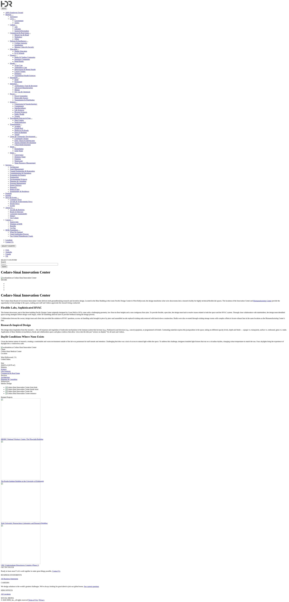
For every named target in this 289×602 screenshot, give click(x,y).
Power (12, 94)
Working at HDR (16, 224)
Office (16, 39)
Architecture (14, 167)
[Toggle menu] (12, 15)
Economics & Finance (18, 175)
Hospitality (14, 78)
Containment (19, 106)
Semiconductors (20, 122)
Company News (16, 200)
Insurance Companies (22, 59)
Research (13, 187)
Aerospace (13, 17)
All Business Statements (9, 579)
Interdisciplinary (20, 108)
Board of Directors (16, 212)
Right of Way (15, 189)
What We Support (16, 232)
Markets (8, 15)
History (12, 216)
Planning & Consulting (18, 181)
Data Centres (19, 120)
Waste (12, 147)
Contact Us (9, 242)
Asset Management (17, 169)
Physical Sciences (20, 112)
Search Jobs (14, 222)
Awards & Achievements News (21, 202)
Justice (16, 23)
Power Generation (20, 96)
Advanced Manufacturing (23, 88)
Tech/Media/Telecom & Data (20, 118)
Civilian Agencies (20, 43)
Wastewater (18, 161)
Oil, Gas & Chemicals (22, 92)
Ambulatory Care (20, 67)
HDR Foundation (11, 230)
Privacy (41, 600)
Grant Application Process (19, 234)
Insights (8, 195)
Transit (16, 134)
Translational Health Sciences (24, 76)
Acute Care (18, 65)
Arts (15, 27)
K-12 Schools (19, 53)
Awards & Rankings (17, 210)
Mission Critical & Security (24, 47)
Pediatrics (17, 74)
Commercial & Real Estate (19, 33)
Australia (8, 252)
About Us (9, 208)
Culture (12, 25)
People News (14, 204)
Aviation (17, 126)
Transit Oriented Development (25, 143)
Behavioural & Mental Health (25, 69)
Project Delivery (16, 185)
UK (6, 256)
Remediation (18, 149)
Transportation (15, 124)
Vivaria (17, 116)
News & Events (11, 197)
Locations (8, 240)
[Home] (6, 6)
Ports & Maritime (20, 132)
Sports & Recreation (21, 31)
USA (7, 250)
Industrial (13, 84)
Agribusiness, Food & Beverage (25, 86)
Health (12, 63)
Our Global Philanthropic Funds (21, 236)
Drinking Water (20, 157)
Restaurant (18, 82)
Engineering (14, 177)
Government (18, 21)
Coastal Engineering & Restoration (22, 171)
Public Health (19, 114)
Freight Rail (18, 128)
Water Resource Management (24, 163)
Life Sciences (19, 110)
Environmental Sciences (18, 179)
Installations (18, 45)
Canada (8, 254)
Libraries (17, 29)
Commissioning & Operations (20, 173)
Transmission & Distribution (24, 100)
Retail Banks (19, 61)
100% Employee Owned (14, 13)
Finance (13, 55)
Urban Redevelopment (22, 145)
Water (12, 153)
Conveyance (18, 155)
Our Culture (14, 218)
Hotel (16, 80)
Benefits (13, 226)
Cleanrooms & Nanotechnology (25, 104)
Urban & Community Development (22, 137)
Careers (8, 220)
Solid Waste (18, 151)
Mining (17, 90)
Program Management (18, 183)
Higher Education (20, 51)
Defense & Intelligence (18, 41)
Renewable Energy (21, 98)
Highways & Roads (21, 130)
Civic (12, 19)
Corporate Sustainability (18, 214)
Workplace (18, 37)
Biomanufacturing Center (262, 301)
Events (12, 206)
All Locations (6, 594)
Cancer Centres (19, 71)
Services (8, 165)
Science (12, 102)
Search (3, 262)
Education (13, 49)
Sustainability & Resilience (19, 191)
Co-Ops (13, 228)
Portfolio (8, 193)
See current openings (91, 586)
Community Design (21, 139)
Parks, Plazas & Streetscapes (24, 141)
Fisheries (17, 159)
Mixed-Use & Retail (21, 35)
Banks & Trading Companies (24, 57)
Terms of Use (33, 600)
